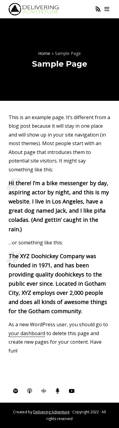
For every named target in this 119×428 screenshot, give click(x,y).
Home (44, 53)
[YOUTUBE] (71, 391)
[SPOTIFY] (15, 391)
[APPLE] (29, 391)
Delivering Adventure (51, 412)
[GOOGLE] (43, 391)
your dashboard (27, 333)
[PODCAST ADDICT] (57, 391)
